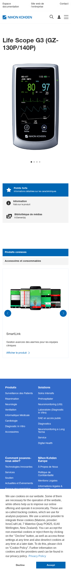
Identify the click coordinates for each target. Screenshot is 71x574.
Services (10, 472)
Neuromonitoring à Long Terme (51, 431)
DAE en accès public (49, 418)
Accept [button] (51, 565)
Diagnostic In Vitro (15, 426)
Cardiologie (11, 421)
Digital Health (45, 443)
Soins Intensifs (46, 393)
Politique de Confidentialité (46, 474)
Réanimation (12, 399)
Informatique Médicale (17, 415)
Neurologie (11, 404)
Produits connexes (16, 252)
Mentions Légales (47, 481)
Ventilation (10, 410)
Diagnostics (44, 424)
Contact (64, 4)
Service (42, 438)
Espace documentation (11, 5)
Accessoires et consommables (23, 261)
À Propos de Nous (48, 467)
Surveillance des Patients (19, 393)
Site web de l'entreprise (37, 5)
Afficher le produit (16, 353)
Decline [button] (20, 565)
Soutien (9, 478)
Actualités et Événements (19, 483)
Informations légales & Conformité (50, 488)
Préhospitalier (45, 399)
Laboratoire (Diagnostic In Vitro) (51, 411)
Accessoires (12, 432)
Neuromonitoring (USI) (50, 404)
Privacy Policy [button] (37, 556)
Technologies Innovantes (18, 467)
